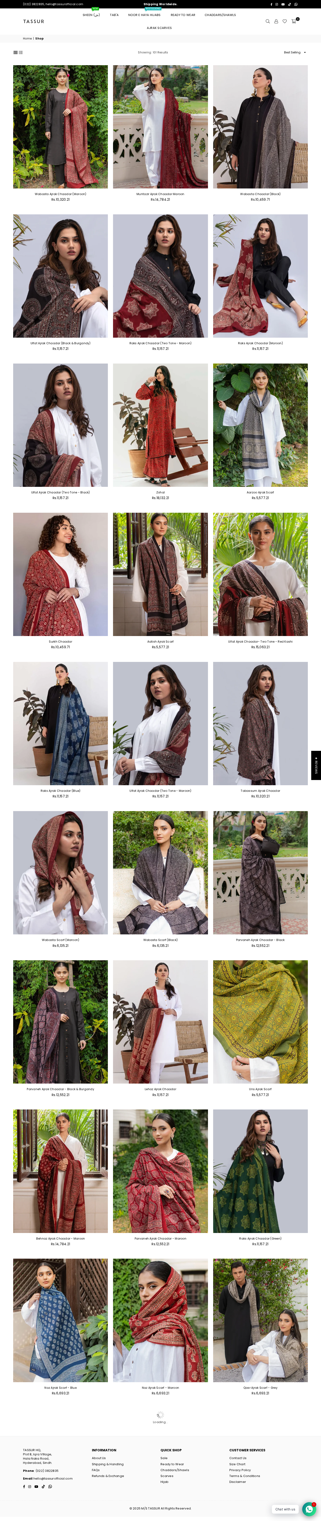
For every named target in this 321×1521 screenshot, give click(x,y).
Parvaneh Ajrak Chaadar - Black (260, 940)
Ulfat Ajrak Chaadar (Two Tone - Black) (60, 492)
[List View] (20, 52)
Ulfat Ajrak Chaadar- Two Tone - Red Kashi (260, 642)
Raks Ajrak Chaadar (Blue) (61, 791)
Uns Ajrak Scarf (260, 1089)
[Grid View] (15, 52)
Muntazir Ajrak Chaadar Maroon (160, 194)
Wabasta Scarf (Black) (160, 940)
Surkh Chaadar (60, 642)
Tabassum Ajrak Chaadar (260, 791)
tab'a (114, 15)
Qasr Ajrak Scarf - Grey (260, 1388)
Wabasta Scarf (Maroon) (60, 940)
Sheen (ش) (92, 12)
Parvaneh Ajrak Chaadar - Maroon (160, 1239)
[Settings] (276, 21)
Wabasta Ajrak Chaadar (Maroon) (60, 194)
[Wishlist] (284, 21)
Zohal (160, 492)
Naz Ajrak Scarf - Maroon (160, 1388)
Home (27, 38)
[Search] (267, 21)
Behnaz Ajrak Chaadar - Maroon (60, 1239)
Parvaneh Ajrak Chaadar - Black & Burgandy (60, 1089)
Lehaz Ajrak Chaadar (160, 1089)
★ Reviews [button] (316, 765)
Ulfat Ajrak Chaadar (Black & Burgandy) (61, 343)
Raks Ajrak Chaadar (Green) (260, 1239)
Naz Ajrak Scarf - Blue (60, 1388)
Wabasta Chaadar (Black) (260, 194)
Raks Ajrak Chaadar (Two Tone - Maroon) (160, 343)
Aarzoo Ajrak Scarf (260, 492)
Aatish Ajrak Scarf (160, 642)
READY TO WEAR (183, 15)
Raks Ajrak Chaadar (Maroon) (260, 343)
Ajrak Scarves (159, 28)
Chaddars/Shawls (220, 15)
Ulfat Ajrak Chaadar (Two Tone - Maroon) (160, 791)
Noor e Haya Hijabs (144, 12)
